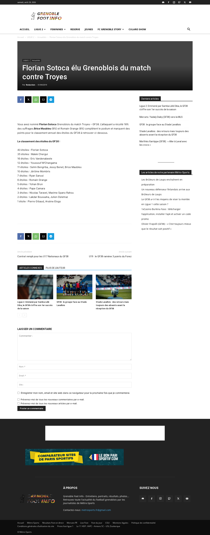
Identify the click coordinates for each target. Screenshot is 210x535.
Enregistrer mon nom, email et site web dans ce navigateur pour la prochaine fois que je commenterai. (75, 392)
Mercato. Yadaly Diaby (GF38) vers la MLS (161, 117)
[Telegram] (51, 99)
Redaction (30, 85)
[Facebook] (168, 2)
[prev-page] (19, 315)
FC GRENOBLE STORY (109, 29)
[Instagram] (173, 2)
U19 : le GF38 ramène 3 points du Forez (110, 256)
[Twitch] (179, 2)
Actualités (41, 37)
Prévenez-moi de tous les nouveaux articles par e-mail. (49, 403)
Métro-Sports (33, 522)
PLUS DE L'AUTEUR (55, 268)
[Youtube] (190, 2)
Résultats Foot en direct (53, 522)
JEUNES (89, 29)
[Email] (43, 99)
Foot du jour (96, 522)
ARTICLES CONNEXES (30, 268)
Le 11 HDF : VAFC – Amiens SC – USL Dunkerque (98, 526)
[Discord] (163, 2)
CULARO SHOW (137, 29)
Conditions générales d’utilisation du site (35, 526)
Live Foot (84, 522)
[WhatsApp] (35, 99)
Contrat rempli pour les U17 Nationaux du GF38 (42, 256)
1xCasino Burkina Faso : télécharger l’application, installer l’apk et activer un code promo (166, 214)
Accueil (25, 29)
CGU (107, 522)
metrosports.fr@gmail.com (96, 510)
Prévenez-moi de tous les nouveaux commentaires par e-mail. (52, 399)
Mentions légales (120, 522)
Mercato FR (72, 522)
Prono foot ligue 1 (65, 526)
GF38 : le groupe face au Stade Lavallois (160, 124)
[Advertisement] (133, 16)
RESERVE (75, 29)
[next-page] (25, 315)
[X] (184, 2)
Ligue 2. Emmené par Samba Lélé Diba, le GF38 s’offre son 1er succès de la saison (34, 305)
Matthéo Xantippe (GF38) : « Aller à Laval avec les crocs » (163, 143)
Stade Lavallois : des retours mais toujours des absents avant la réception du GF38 (112, 305)
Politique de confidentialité (143, 522)
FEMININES (56, 29)
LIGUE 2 (38, 29)
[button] (189, 29)
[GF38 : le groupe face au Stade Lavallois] (74, 287)
